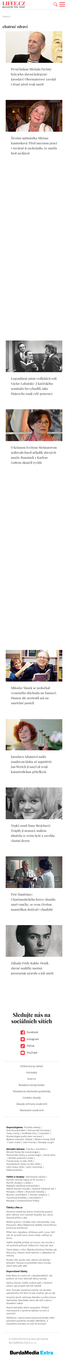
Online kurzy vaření (31, 1066)
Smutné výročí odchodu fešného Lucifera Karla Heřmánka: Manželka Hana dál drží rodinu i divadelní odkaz (31, 1300)
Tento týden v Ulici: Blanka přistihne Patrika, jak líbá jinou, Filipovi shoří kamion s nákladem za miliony (31, 1252)
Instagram (32, 1039)
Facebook (32, 1032)
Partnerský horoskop (38, 1130)
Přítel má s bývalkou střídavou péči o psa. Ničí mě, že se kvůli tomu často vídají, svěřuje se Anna (30, 1235)
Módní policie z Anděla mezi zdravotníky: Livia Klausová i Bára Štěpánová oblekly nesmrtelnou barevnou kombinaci (31, 1224)
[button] (55, 4)
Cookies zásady (32, 1097)
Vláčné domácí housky (18, 1188)
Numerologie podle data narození (24, 1136)
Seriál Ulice (49, 1154)
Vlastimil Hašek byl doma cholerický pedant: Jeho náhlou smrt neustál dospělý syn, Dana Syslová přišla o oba (29, 1214)
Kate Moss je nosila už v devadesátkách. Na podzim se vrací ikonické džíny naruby (29, 1277)
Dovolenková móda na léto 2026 (23, 1163)
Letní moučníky (34, 1166)
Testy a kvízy (12, 1133)
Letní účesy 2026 (15, 1166)
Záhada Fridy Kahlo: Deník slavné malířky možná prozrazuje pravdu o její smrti (32, 968)
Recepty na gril (46, 1142)
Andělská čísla (29, 1133)
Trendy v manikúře (36, 1148)
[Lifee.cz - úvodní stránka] (14, 5)
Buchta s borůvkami (16, 1194)
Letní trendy (29, 1142)
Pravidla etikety (32, 1127)
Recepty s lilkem (14, 1191)
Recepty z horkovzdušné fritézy (22, 1200)
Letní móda (15, 1142)
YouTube (31, 1052)
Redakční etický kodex (32, 1085)
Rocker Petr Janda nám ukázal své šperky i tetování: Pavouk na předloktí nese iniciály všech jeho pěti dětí (28, 1262)
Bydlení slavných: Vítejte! (19, 1139)
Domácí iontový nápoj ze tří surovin (25, 1179)
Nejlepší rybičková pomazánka (22, 1185)
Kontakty (31, 1072)
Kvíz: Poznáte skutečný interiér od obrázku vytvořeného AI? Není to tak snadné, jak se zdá (30, 1291)
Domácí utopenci (39, 1194)
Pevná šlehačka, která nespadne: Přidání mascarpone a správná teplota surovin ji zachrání (27, 1310)
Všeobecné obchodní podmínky (31, 1091)
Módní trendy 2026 (45, 1139)
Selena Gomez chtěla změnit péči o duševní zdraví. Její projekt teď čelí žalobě (29, 1284)
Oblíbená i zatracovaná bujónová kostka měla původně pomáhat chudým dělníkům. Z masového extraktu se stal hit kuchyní (30, 1320)
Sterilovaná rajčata (35, 1176)
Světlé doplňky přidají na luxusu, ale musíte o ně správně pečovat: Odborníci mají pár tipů (30, 1244)
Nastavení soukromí (32, 1110)
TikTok (30, 1046)
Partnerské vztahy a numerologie (23, 1154)
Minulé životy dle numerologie (22, 1151)
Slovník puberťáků (15, 1130)
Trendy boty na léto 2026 (19, 1160)
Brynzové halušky (35, 1191)
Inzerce (31, 1078)
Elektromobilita (14, 1169)
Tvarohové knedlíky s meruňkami (23, 1197)
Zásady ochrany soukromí (31, 1104)
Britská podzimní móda (21, 1157)
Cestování (44, 1133)
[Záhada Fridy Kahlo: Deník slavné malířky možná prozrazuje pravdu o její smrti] (34, 956)
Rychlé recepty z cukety (18, 1182)
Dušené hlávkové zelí (43, 1188)
